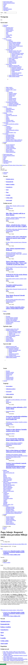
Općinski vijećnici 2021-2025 (15, 50)
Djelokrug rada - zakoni (15, 84)
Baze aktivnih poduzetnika (9, 485)
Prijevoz (8, 119)
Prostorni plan (12, 95)
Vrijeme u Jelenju (9, 146)
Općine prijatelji (12, 60)
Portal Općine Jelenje (7, 1)
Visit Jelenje (5, 10)
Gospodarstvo (9, 31)
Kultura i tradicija (9, 30)
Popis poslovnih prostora (8, 491)
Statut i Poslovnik (12, 63)
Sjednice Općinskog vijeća (14, 52)
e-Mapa (5, 500)
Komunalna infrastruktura (11, 102)
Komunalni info (9, 28)
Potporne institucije (7, 486)
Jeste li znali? (9, 37)
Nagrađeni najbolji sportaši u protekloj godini (14, 285)
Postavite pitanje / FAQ (11, 132)
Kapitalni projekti (7, 483)
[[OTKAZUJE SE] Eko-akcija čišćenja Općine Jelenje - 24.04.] (16, 268)
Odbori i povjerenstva (13, 58)
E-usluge (5, 125)
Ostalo (7, 91)
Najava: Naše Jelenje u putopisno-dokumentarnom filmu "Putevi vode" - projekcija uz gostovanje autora (16, 263)
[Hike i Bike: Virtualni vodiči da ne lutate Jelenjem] (16, 207)
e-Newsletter (8, 128)
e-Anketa (5, 499)
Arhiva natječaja (9, 111)
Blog (4, 6)
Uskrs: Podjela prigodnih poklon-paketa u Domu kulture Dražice (15, 307)
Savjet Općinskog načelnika (15, 42)
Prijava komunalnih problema (12, 130)
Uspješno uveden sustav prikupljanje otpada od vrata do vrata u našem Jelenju (16, 238)
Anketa (7, 131)
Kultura (7, 117)
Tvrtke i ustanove (13, 79)
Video (4, 5)
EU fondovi (5, 133)
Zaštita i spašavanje (7, 480)
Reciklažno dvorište (10, 136)
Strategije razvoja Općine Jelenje (16, 46)
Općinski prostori (15, 74)
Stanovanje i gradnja (10, 121)
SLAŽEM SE (3, 664)
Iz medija (8, 36)
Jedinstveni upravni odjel (14, 65)
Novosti (5, 26)
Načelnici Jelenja (12, 47)
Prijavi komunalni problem (9, 2)
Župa (7, 33)
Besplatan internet (10, 137)
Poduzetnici (5, 122)
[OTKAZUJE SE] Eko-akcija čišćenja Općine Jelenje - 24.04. (16, 275)
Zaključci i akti (14, 55)
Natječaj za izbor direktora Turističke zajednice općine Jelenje (16, 430)
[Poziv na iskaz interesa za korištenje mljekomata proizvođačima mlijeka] (16, 444)
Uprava (4, 38)
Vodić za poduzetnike (8, 487)
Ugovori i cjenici (12, 100)
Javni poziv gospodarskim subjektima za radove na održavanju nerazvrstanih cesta (16, 418)
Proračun (11, 92)
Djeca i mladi (9, 114)
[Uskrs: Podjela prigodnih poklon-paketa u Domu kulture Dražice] (16, 300)
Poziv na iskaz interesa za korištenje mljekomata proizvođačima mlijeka (16, 451)
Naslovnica (5, 25)
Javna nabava (9, 108)
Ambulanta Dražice (10, 135)
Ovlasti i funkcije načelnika (14, 43)
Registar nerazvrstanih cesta (17, 69)
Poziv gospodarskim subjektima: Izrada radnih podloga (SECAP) (15, 439)
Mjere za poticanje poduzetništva (10, 482)
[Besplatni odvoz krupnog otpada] (12, 610)
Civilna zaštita (9, 35)
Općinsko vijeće (9, 49)
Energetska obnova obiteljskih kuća (13, 141)
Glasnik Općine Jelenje (11, 148)
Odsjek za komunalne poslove (15, 66)
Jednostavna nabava (10, 109)
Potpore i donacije (10, 150)
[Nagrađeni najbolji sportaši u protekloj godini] (16, 278)
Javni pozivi (8, 110)
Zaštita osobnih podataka (14, 76)
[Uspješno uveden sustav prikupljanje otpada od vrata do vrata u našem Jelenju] (16, 230)
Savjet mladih (12, 59)
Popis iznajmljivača (7, 488)
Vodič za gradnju (7, 489)
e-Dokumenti (6, 493)
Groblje (13, 71)
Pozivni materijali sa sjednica (17, 53)
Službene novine (12, 94)
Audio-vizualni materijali (16, 57)
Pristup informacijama (10, 152)
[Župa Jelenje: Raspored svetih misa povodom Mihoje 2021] (14, 544)
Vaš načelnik (8, 39)
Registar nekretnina (15, 70)
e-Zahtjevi (8, 126)
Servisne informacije (10, 144)
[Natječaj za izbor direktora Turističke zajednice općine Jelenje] (16, 423)
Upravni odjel (9, 64)
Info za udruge (9, 149)
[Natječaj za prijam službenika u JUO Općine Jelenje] (16, 400)
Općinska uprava (9, 27)
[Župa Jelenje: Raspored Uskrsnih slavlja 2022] (16, 289)
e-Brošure (5, 502)
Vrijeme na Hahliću (10, 147)
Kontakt (5, 142)
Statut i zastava (13, 82)
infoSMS (5, 503)
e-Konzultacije (9, 127)
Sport (7, 32)
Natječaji (5, 106)
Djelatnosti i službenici (16, 68)
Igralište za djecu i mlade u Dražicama (14, 139)
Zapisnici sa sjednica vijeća (17, 54)
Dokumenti (5, 7)
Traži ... (2, 12)
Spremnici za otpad (10, 138)
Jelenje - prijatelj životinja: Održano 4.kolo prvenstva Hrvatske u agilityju (16, 225)
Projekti (5, 4)
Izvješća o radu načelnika (14, 44)
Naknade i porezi (9, 120)
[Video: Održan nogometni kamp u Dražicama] (16, 242)
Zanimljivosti (11, 48)
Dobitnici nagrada (12, 61)
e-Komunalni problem (8, 498)
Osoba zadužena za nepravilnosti (16, 75)
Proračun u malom (13, 93)
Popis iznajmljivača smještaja (12, 124)
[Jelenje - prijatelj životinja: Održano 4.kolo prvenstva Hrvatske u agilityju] (16, 218)
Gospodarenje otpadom (16, 72)
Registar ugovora (12, 99)
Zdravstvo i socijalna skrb (11, 115)
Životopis (11, 41)
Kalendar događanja (7, 9)
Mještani (5, 113)
